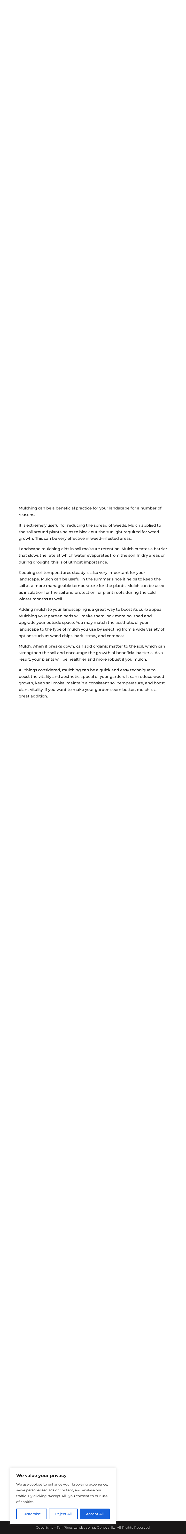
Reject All (63, 1514)
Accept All (95, 1514)
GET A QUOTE (159, 28)
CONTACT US (93, 804)
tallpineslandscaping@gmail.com (137, 1327)
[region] (63, 1496)
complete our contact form (96, 1266)
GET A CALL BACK (93, 285)
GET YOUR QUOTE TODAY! (157, 1361)
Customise (32, 1514)
